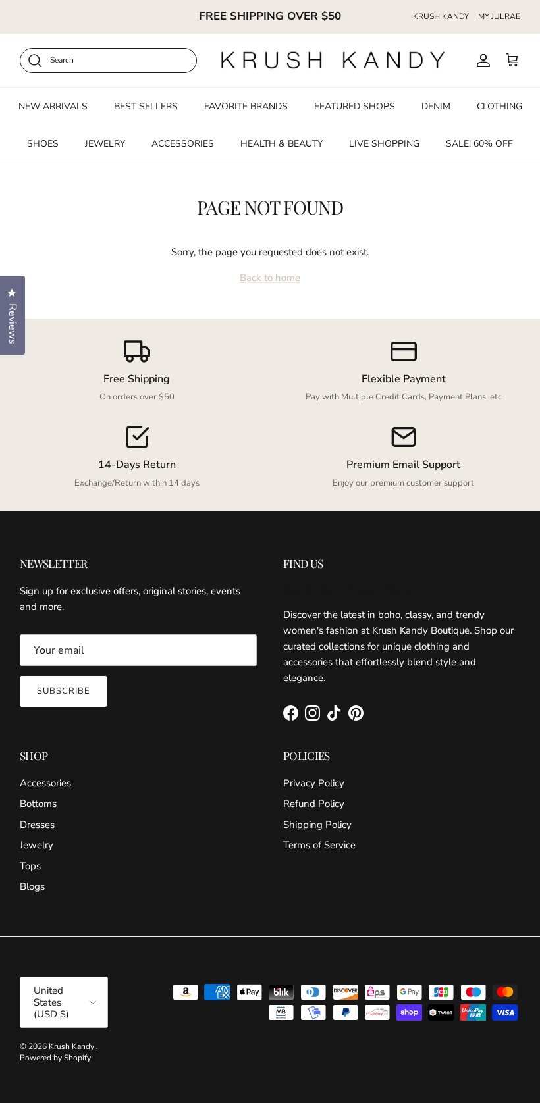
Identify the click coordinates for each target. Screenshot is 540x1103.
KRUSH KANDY (441, 16)
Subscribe (63, 691)
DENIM (435, 106)
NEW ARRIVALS (53, 106)
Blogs (32, 886)
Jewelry (36, 845)
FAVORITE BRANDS (246, 106)
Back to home (270, 277)
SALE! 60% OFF (479, 144)
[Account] (480, 60)
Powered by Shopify (55, 1057)
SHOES (43, 144)
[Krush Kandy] (333, 60)
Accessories (45, 783)
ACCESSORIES (182, 144)
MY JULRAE (499, 16)
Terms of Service (319, 845)
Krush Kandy (72, 1046)
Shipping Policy (317, 824)
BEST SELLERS (146, 106)
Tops (30, 866)
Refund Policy (313, 803)
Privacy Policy (313, 783)
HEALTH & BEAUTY (281, 144)
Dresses (37, 824)
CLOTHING (499, 106)
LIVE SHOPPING (384, 144)
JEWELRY (105, 144)
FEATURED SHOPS (354, 106)
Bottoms (38, 803)
